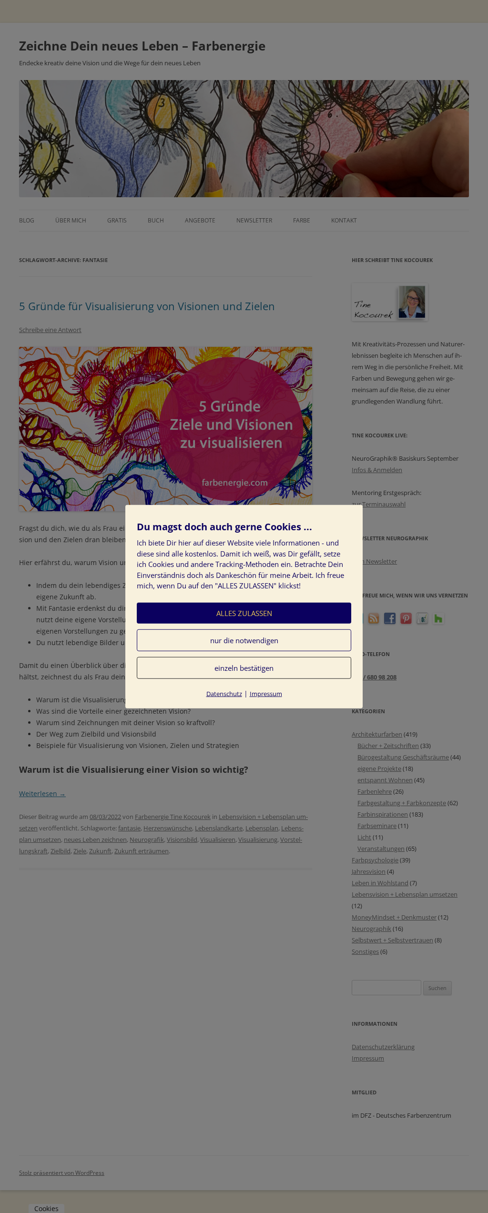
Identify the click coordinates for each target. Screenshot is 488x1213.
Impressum (266, 693)
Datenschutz (224, 693)
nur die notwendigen (244, 640)
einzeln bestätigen (244, 667)
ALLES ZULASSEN (244, 612)
